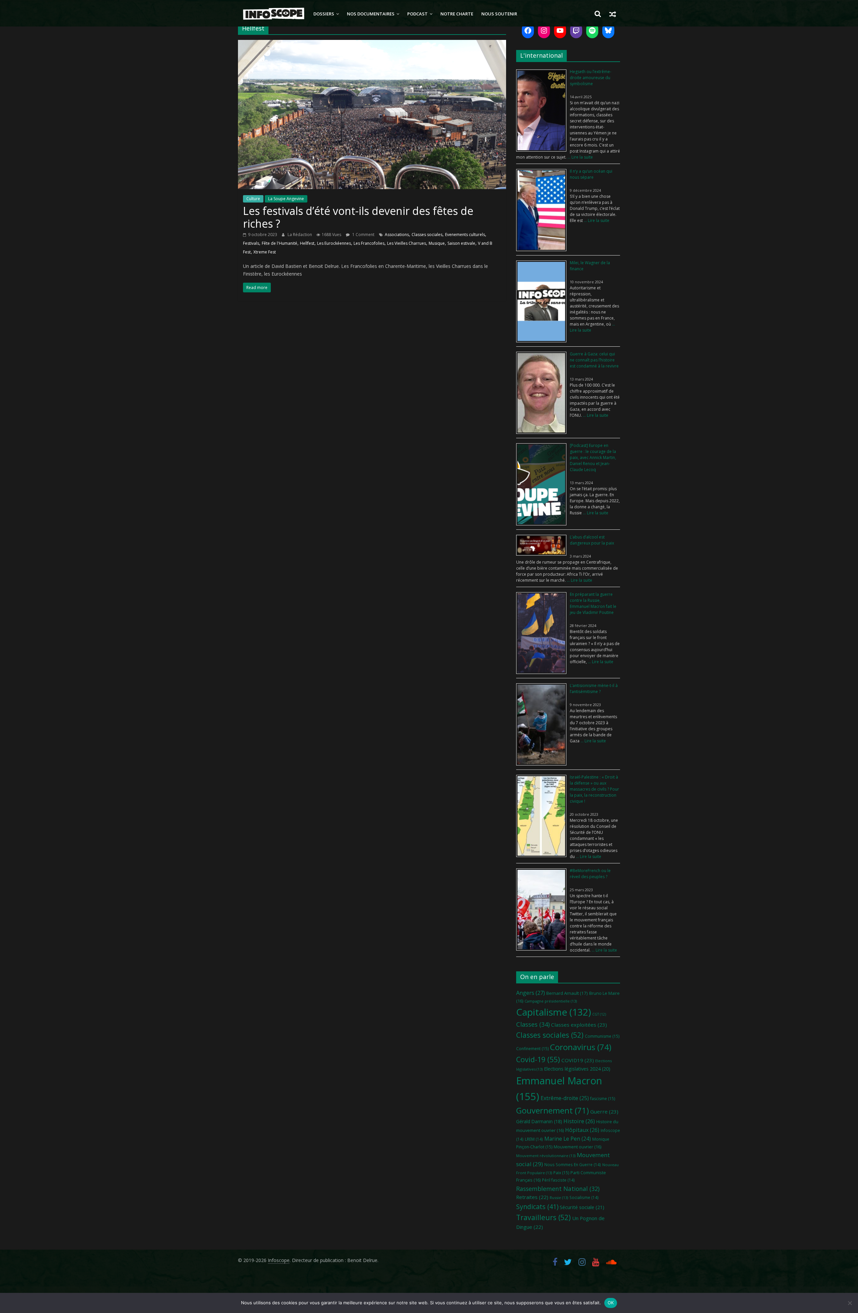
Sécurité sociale (582, 1207)
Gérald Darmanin (539, 1121)
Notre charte (456, 14)
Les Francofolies (369, 243)
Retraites (532, 1197)
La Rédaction (300, 234)
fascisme (602, 1098)
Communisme (602, 1036)
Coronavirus (580, 1046)
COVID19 (577, 1060)
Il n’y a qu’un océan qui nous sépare (591, 174)
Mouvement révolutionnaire (545, 1155)
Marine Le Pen (567, 1138)
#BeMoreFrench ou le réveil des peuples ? (590, 873)
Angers (530, 992)
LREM (534, 1139)
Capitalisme (553, 1012)
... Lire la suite (579, 157)
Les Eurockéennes (334, 243)
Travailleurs (543, 1217)
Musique (437, 243)
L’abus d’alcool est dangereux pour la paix (592, 540)
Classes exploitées (579, 1024)
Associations (397, 234)
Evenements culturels (465, 234)
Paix (561, 1173)
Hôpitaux (582, 1130)
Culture (253, 199)
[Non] (849, 1303)
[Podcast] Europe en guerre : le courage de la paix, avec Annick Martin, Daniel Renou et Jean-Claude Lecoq (593, 457)
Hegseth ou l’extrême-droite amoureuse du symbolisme (590, 78)
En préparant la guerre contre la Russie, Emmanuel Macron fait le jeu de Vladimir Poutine (593, 603)
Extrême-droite (565, 1098)
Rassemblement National (558, 1189)
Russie (559, 1197)
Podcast (417, 14)
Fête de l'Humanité (279, 243)
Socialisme (584, 1197)
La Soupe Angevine (286, 199)
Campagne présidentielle (551, 1001)
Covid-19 (538, 1059)
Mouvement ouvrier (577, 1147)
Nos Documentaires (370, 14)
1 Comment (362, 234)
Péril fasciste (558, 1180)
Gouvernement (552, 1110)
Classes (533, 1024)
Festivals (251, 243)
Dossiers (323, 14)
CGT (599, 1014)
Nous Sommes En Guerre (572, 1164)
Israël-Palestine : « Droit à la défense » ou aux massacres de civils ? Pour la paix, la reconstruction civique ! (594, 789)
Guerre (604, 1111)
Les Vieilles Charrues (406, 243)
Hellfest (307, 243)
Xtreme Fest (264, 252)
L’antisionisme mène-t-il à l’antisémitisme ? (594, 688)
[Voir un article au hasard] (612, 14)
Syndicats (537, 1206)
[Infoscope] (273, 13)
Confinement (532, 1048)
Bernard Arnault (567, 993)
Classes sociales (427, 234)
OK (611, 1302)
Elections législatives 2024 (577, 1069)
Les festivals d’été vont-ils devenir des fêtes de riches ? (358, 217)
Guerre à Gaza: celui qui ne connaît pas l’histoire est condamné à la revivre (594, 360)
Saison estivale (461, 243)
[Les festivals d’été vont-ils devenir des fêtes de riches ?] (372, 44)
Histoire (579, 1121)
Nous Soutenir (499, 14)
